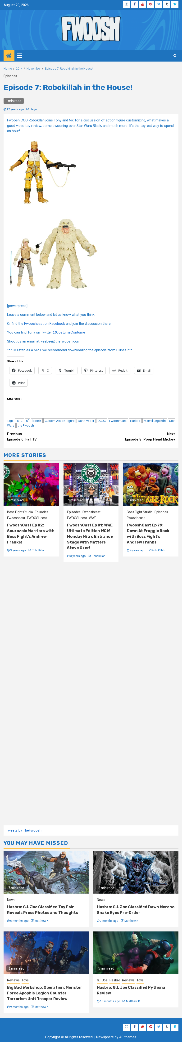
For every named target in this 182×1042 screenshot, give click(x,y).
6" (27, 421)
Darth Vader (86, 421)
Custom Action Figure (59, 421)
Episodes (10, 76)
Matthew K (41, 920)
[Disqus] (91, 631)
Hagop (34, 109)
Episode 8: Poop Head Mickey (150, 436)
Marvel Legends (155, 421)
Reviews (13, 980)
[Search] (175, 55)
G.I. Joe (102, 980)
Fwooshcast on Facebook (44, 323)
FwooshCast (118, 421)
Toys (25, 980)
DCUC (102, 421)
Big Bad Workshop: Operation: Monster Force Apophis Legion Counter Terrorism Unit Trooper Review (44, 993)
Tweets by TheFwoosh (23, 830)
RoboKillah (39, 550)
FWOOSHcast (37, 518)
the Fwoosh (26, 425)
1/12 (19, 421)
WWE (92, 518)
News (11, 900)
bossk (36, 421)
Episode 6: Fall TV (22, 436)
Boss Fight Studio (20, 512)
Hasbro (135, 421)
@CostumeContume (69, 332)
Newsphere (105, 1037)
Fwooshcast (16, 518)
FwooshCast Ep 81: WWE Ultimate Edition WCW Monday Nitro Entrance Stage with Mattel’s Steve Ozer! (90, 536)
